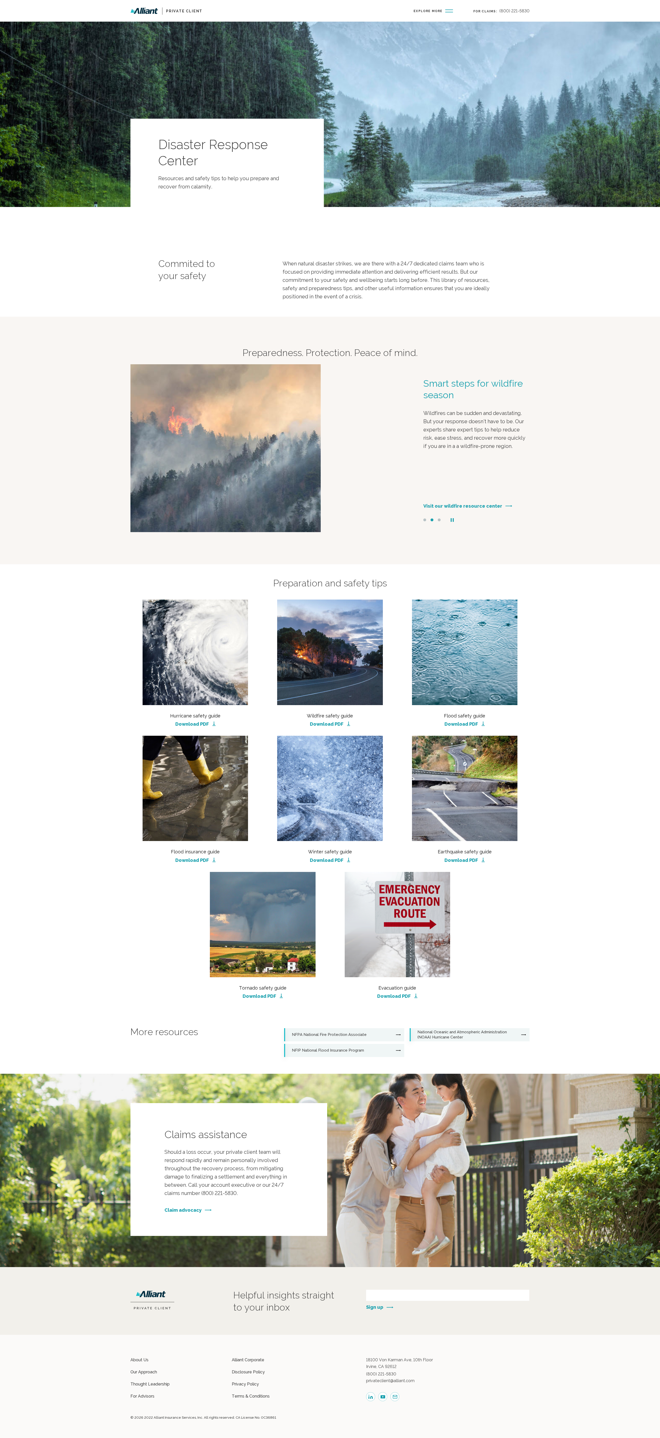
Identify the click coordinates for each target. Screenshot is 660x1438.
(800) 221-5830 (514, 10)
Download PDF (192, 724)
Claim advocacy (183, 1210)
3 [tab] (439, 519)
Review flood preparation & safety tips (469, 506)
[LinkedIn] (370, 1396)
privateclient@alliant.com (390, 1380)
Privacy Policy (245, 1384)
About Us (139, 1359)
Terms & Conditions (251, 1396)
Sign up (374, 1307)
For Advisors (142, 1396)
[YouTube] (382, 1396)
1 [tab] (424, 519)
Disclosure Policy (248, 1372)
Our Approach (143, 1372)
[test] (394, 1396)
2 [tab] (432, 519)
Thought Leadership (150, 1384)
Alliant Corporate (248, 1359)
